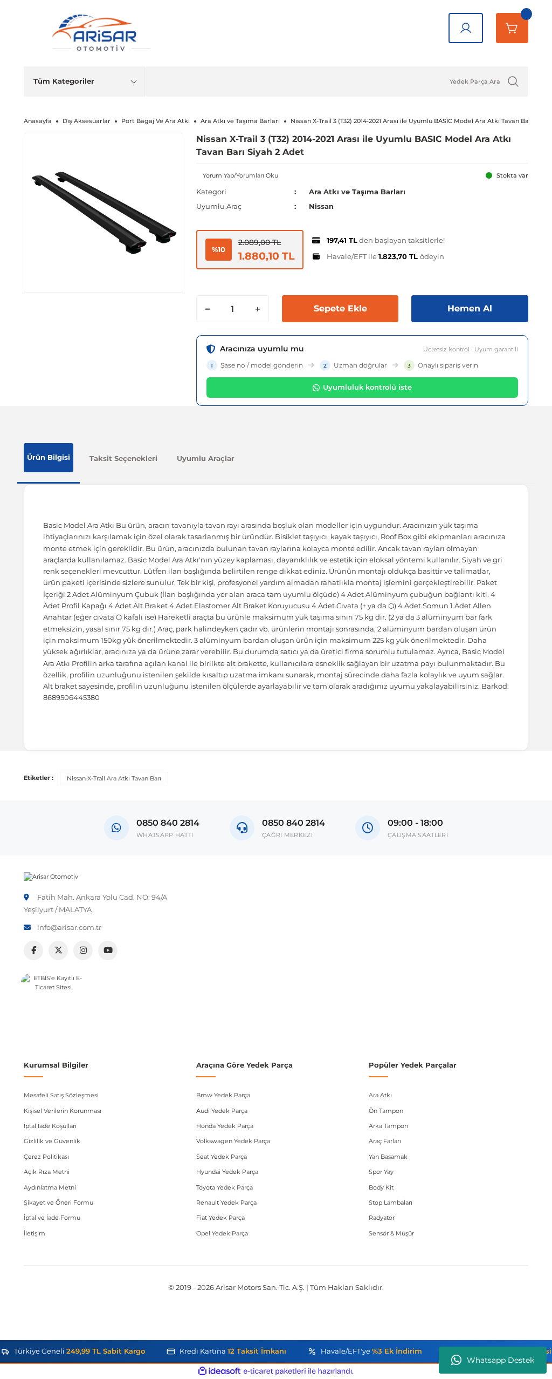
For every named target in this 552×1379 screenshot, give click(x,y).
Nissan (321, 206)
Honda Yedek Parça (224, 1126)
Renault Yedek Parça (226, 1202)
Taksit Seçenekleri (123, 458)
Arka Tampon (388, 1126)
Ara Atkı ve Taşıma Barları (357, 191)
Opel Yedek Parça (222, 1233)
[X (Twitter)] (58, 950)
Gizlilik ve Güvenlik (52, 1141)
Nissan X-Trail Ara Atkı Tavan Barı (114, 778)
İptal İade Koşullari (50, 1126)
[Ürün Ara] (513, 81)
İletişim (34, 1233)
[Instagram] (83, 950)
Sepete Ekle (340, 308)
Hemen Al (469, 308)
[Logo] (51, 876)
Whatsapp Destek (500, 1360)
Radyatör (382, 1217)
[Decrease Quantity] (207, 309)
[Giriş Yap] (465, 28)
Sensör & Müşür (391, 1233)
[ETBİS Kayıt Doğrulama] (53, 1006)
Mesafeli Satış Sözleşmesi (61, 1095)
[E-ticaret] (274, 1371)
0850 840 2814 (293, 823)
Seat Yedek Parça (221, 1156)
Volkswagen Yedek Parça (233, 1141)
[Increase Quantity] (257, 309)
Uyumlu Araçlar (205, 458)
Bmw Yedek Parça (223, 1095)
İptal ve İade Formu (52, 1217)
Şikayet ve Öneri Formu (58, 1202)
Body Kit (381, 1187)
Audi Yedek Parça (221, 1111)
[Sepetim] (512, 28)
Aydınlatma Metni (50, 1187)
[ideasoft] (219, 1371)
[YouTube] (108, 950)
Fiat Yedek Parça (220, 1217)
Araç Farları (385, 1141)
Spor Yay (381, 1172)
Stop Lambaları (390, 1202)
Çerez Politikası (46, 1156)
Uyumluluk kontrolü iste (367, 387)
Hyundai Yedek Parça (227, 1172)
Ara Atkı (380, 1095)
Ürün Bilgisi (48, 457)
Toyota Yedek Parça (224, 1187)
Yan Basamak (388, 1156)
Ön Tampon (386, 1111)
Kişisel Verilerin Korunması (62, 1111)
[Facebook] (33, 950)
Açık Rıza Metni (47, 1172)
